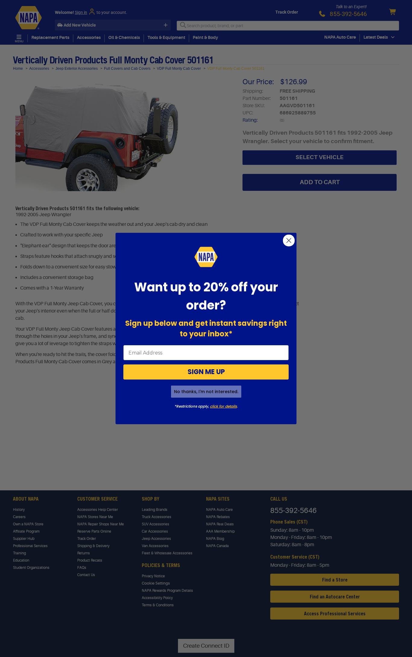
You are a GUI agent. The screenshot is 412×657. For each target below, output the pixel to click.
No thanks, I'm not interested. (206, 392)
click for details (223, 406)
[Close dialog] (289, 240)
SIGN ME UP (206, 372)
